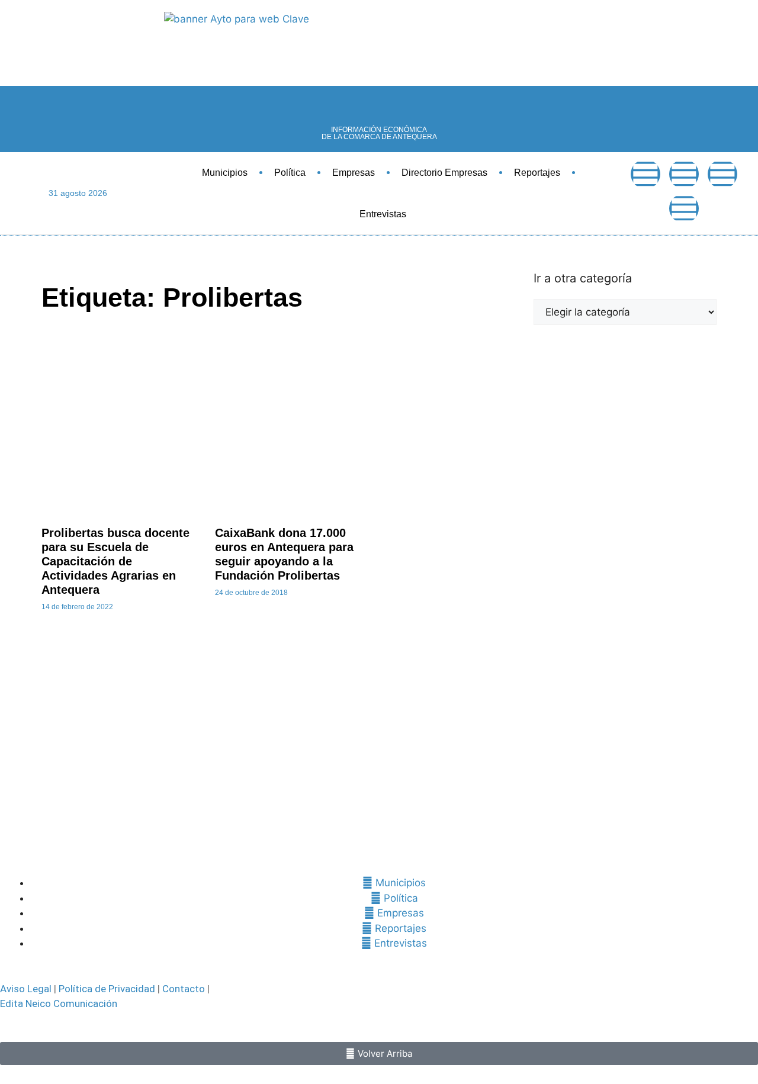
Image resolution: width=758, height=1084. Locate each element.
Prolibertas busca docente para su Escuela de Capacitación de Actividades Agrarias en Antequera (115, 561)
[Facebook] (645, 174)
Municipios (225, 173)
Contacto (183, 989)
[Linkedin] (722, 174)
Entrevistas (382, 214)
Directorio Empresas (444, 173)
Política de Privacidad (107, 989)
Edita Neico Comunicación (58, 1003)
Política (290, 173)
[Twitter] (684, 174)
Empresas (353, 173)
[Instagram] (684, 208)
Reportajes (537, 173)
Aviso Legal (26, 989)
